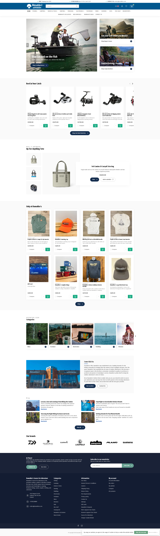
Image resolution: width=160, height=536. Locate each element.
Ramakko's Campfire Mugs (62, 285)
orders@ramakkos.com (36, 506)
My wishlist (112, 486)
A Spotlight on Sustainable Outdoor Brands (109, 402)
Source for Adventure (87, 515)
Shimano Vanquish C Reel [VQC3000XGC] (84, 114)
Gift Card (30, 284)
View (93, 179)
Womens (104, 11)
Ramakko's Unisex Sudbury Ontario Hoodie (92, 285)
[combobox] (62, 6)
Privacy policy (85, 496)
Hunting (62, 11)
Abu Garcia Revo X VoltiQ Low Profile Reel (62, 114)
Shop (79, 304)
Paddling (70, 11)
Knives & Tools (52, 11)
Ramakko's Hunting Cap (61, 239)
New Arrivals (77, 14)
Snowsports (126, 11)
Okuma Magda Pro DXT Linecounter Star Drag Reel (37, 114)
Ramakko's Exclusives (64, 14)
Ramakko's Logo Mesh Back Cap (119, 285)
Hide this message (141, 532)
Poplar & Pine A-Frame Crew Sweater (120, 239)
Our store (43, 467)
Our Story (83, 480)
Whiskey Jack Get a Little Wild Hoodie (92, 239)
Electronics (80, 11)
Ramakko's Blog (89, 14)
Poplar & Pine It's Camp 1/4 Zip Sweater (38, 239)
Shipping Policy (85, 488)
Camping (42, 11)
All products (112, 491)
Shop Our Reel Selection (79, 133)
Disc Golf (118, 11)
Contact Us (102, 386)
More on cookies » (153, 532)
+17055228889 (33, 501)
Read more (44, 409)
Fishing (34, 11)
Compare (31, 125)
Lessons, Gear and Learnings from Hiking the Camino (57, 402)
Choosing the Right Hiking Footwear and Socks (55, 414)
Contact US (99, 14)
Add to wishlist (107, 179)
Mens (96, 11)
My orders (111, 483)
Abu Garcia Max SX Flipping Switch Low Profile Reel (111, 114)
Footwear (89, 11)
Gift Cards (83, 504)
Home (28, 11)
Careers (83, 486)
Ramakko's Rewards (86, 507)
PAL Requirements (86, 494)
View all (79, 427)
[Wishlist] (126, 6)
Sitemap (83, 502)
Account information (114, 480)
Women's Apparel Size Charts (89, 512)
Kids (110, 11)
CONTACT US (31, 467)
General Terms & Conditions (88, 483)
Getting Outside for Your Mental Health (108, 414)
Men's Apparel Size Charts (88, 510)
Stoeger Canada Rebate (87, 518)
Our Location (90, 386)
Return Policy (84, 491)
